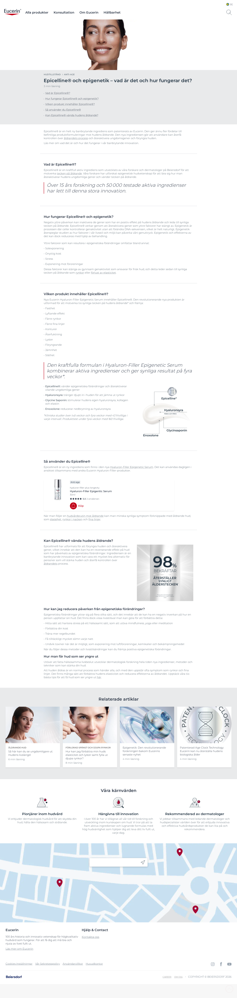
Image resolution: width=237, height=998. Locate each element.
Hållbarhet (112, 12)
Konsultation (64, 12)
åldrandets (50, 563)
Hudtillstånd (52, 74)
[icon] (143, 862)
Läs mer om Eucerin (19, 948)
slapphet (55, 519)
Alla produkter (36, 12)
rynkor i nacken (72, 519)
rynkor (80, 272)
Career (167, 977)
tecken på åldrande (69, 173)
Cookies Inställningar (19, 963)
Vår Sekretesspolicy (47, 963)
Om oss (178, 977)
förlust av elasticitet (103, 272)
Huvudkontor (94, 963)
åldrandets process (76, 138)
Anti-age (69, 74)
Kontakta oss (90, 937)
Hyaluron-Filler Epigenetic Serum (131, 467)
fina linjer (94, 519)
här (99, 677)
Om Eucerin (88, 12)
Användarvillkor (73, 963)
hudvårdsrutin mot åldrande (85, 516)
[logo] (12, 12)
